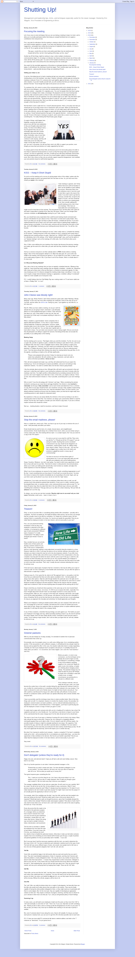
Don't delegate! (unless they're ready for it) (44, 755)
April (90, 56)
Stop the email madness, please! (39, 419)
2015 (89, 30)
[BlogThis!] (51, 164)
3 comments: (42, 925)
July (90, 49)
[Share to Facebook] (54, 164)
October (91, 42)
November (92, 39)
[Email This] (49, 164)
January (91, 63)
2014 (89, 33)
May (90, 53)
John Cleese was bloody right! (38, 295)
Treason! (28, 509)
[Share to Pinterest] (56, 164)
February (92, 60)
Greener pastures (32, 633)
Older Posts (77, 930)
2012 (89, 83)
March (91, 58)
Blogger (83, 944)
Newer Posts (28, 930)
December (92, 37)
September (92, 44)
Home (52, 930)
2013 (89, 35)
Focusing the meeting (34, 31)
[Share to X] (53, 164)
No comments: (42, 164)
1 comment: (41, 286)
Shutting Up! (40, 9)
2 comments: (42, 500)
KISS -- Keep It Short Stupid (37, 172)
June (90, 51)
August (91, 46)
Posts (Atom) (34, 933)
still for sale (44, 302)
